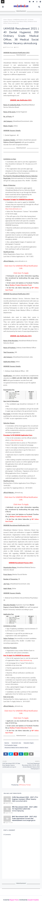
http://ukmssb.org (17, 440)
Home (5, 19)
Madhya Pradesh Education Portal (21, 285)
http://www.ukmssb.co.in (13, 209)
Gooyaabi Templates (33, 900)
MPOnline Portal (9, 47)
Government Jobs (16, 743)
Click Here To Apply (21, 273)
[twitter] (33, 1)
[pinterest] (40, 1)
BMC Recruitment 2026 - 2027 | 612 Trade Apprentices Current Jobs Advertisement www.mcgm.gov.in (24, 818)
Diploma (10, 19)
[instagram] (37, 1)
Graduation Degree (29, 743)
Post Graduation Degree (10, 745)
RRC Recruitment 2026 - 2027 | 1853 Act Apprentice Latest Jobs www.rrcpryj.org (24, 809)
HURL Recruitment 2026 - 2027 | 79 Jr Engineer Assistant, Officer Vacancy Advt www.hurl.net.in (25, 799)
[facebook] (30, 1)
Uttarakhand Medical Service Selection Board (16, 747)
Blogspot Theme (14, 900)
